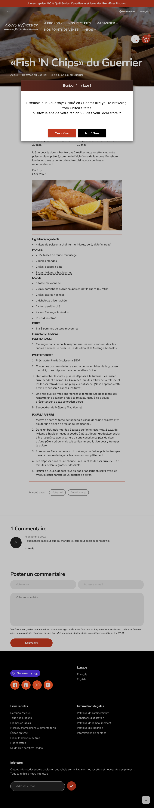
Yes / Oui (62, 133)
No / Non (92, 133)
